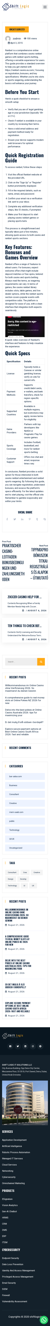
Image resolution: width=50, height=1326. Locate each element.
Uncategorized (17, 29)
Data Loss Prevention (12, 1264)
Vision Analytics (10, 1205)
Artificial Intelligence (12, 1146)
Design (10, 879)
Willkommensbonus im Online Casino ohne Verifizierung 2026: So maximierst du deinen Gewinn (24, 688)
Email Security (9, 1283)
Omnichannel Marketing (13, 1183)
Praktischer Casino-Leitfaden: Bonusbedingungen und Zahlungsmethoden (13, 562)
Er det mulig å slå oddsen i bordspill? (24, 722)
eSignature (7, 1199)
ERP (4, 1236)
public (11, 821)
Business (13, 785)
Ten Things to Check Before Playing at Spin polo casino (25, 625)
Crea (25, 872)
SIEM (4, 1289)
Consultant (14, 794)
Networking (7, 1171)
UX (33, 886)
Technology (14, 830)
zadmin (17, 38)
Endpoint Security (10, 1258)
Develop (23, 879)
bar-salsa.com (15, 776)
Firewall (6, 1295)
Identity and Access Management (18, 1270)
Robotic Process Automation (16, 1152)
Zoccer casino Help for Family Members (25, 596)
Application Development (14, 1140)
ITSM (4, 1242)
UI (24, 886)
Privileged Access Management (17, 1276)
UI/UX (11, 839)
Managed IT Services (12, 1158)
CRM (4, 1224)
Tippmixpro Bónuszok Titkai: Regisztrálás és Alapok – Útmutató (39, 564)
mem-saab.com (16, 812)
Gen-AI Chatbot (9, 1211)
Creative (13, 803)
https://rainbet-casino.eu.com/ (19, 70)
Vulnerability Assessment (14, 1301)
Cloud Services (9, 1164)
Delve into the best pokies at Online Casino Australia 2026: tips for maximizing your (23, 712)
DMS (4, 1230)
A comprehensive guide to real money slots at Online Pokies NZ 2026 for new (24, 700)
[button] (45, 7)
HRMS (5, 1217)
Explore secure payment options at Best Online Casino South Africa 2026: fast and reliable (23, 732)
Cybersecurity (9, 1177)
